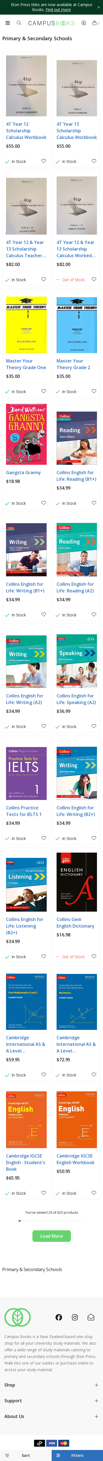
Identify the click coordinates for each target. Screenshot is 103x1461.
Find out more (58, 9)
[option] (51, 7)
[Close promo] (98, 7)
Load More (51, 1236)
